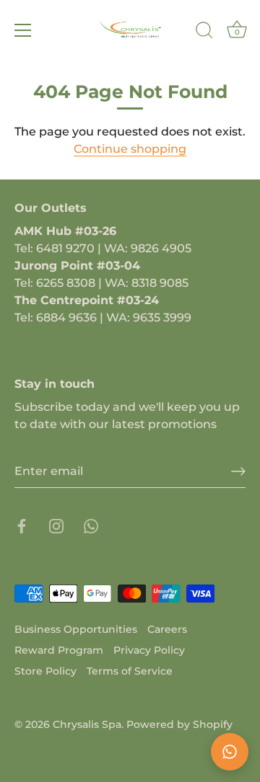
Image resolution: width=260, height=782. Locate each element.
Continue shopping (130, 149)
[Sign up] (238, 471)
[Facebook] (21, 525)
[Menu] (23, 30)
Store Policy (45, 671)
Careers (167, 629)
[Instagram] (56, 525)
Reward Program (58, 650)
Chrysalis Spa (87, 724)
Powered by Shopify (179, 724)
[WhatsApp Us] (229, 751)
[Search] (204, 32)
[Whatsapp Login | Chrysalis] (91, 525)
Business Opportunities (75, 629)
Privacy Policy (149, 650)
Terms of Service (130, 671)
